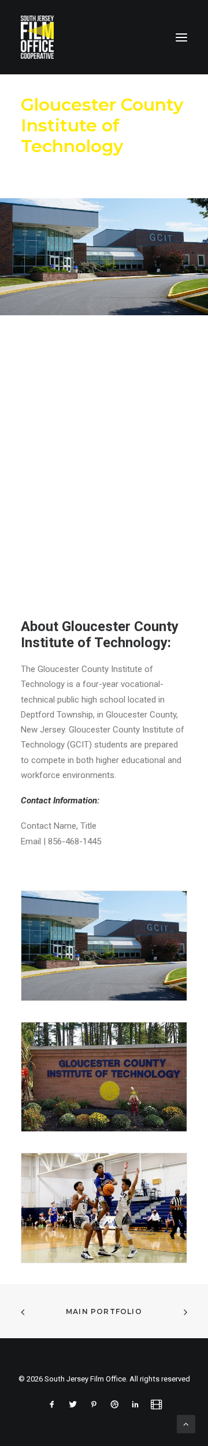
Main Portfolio (104, 1311)
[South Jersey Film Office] (37, 37)
